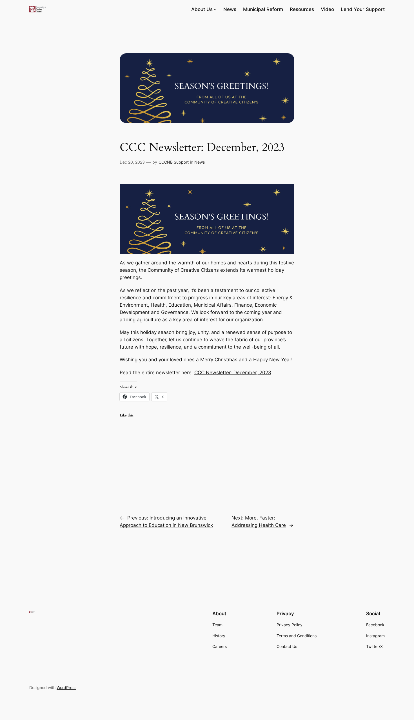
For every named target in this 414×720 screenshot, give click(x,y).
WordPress (66, 687)
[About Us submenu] (215, 9)
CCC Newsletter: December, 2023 (232, 372)
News (199, 162)
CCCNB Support (174, 162)
